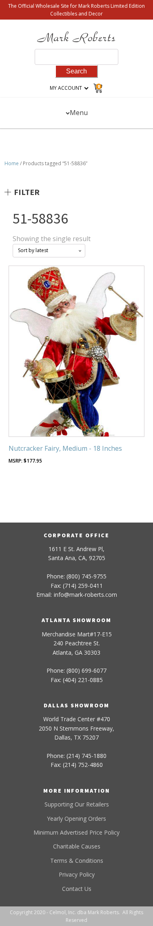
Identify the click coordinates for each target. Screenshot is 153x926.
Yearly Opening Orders (76, 818)
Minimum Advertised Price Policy (76, 832)
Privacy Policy (77, 874)
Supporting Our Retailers (76, 804)
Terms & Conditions (76, 860)
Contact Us (76, 889)
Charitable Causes (76, 846)
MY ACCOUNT (66, 87)
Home (11, 163)
